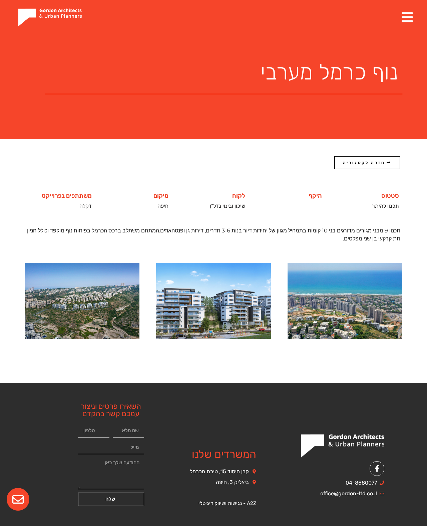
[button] (367, 162)
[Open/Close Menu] (407, 17)
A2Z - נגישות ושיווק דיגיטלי (227, 503)
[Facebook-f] (377, 468)
